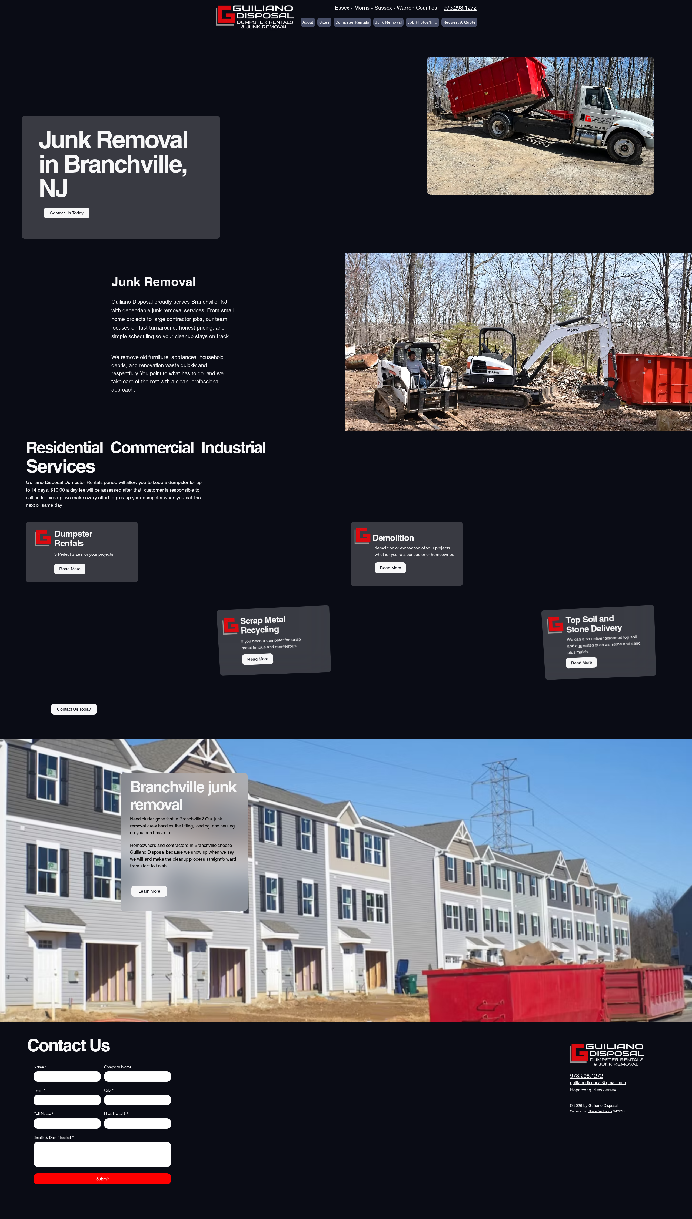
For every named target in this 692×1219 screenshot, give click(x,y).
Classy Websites (600, 1111)
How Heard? (116, 1114)
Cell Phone (44, 1114)
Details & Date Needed (54, 1137)
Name (40, 1067)
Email (40, 1090)
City (109, 1090)
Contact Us (68, 1045)
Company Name (117, 1067)
